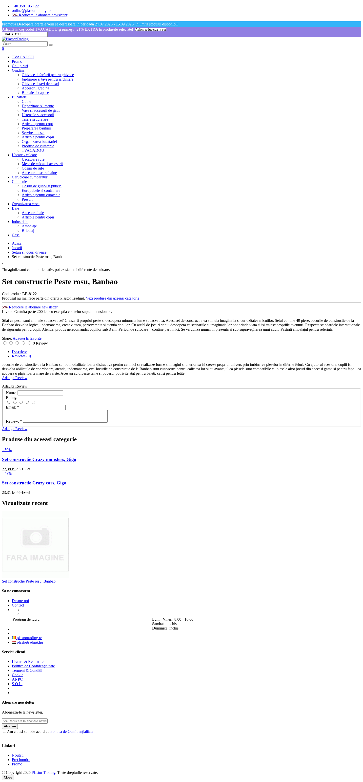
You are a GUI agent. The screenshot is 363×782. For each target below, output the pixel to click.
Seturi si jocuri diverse (29, 252)
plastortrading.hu (29, 642)
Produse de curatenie (38, 146)
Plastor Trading (43, 772)
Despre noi (20, 601)
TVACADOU (23, 57)
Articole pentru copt (37, 124)
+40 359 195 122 (25, 6)
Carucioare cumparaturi (30, 177)
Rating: (11, 397)
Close (8, 777)
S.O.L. (17, 684)
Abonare (10, 726)
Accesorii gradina (35, 88)
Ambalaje (29, 226)
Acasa (16, 243)
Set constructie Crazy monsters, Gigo (39, 459)
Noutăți (17, 755)
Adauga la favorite (27, 338)
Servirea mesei (33, 132)
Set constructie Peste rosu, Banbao (29, 581)
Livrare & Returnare (27, 661)
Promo (17, 61)
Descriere (19, 351)
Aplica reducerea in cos (150, 29)
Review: (14, 421)
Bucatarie (19, 97)
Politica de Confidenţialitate (33, 666)
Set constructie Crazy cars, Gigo (34, 482)
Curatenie (19, 181)
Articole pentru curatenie (41, 195)
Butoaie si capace (35, 92)
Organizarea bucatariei (39, 141)
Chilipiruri (20, 66)
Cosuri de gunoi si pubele (41, 186)
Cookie (17, 675)
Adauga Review (14, 378)
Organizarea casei (26, 204)
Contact (18, 605)
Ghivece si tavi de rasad (40, 84)
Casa (16, 235)
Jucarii (17, 248)
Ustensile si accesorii (38, 115)
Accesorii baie (33, 213)
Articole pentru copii (38, 137)
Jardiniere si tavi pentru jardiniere (47, 79)
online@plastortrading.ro (31, 10)
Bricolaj (28, 230)
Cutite (26, 101)
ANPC (17, 679)
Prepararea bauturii (36, 128)
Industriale (20, 221)
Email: (12, 407)
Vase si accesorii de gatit (41, 110)
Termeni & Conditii (27, 670)
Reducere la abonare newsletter (39, 15)
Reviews (21, 356)
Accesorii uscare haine (39, 173)
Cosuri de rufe (33, 168)
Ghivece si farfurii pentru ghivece (48, 75)
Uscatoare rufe (33, 159)
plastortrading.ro (29, 638)
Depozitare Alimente (38, 106)
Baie (15, 208)
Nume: (11, 393)
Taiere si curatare (35, 119)
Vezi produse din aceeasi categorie (112, 298)
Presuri (27, 199)
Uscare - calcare (24, 155)
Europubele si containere (41, 190)
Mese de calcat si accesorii (42, 164)
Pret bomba (21, 760)
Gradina (18, 70)
